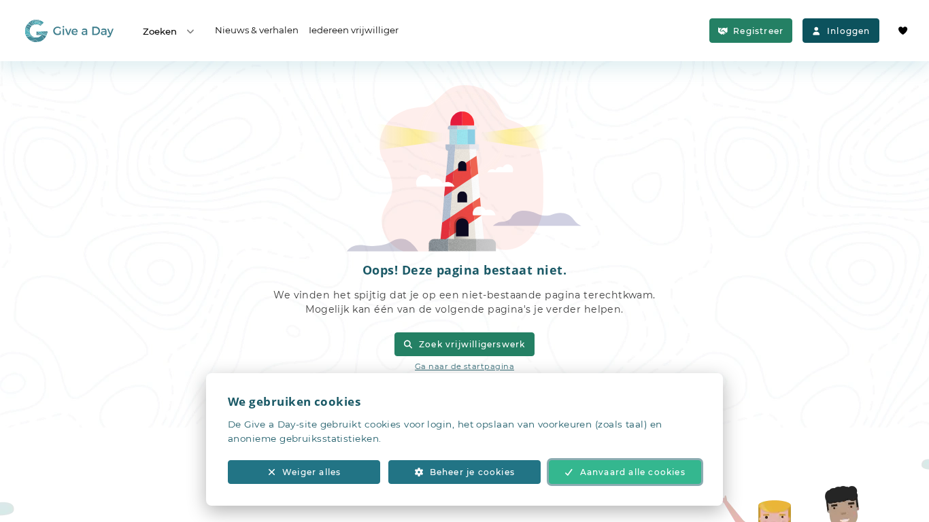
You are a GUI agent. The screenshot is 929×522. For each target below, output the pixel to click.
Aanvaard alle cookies (633, 472)
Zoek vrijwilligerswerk (472, 344)
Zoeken (160, 31)
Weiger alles (311, 472)
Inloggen (849, 31)
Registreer (758, 31)
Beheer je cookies (472, 472)
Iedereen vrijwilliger (354, 29)
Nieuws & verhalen (257, 29)
